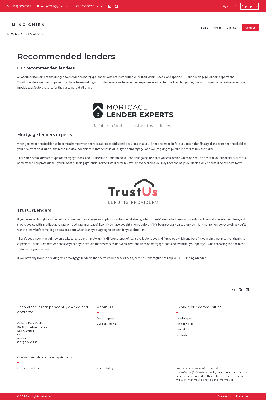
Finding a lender (195, 258)
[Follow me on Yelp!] (102, 6)
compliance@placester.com (194, 372)
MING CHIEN (28, 25)
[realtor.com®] (116, 6)
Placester (242, 396)
